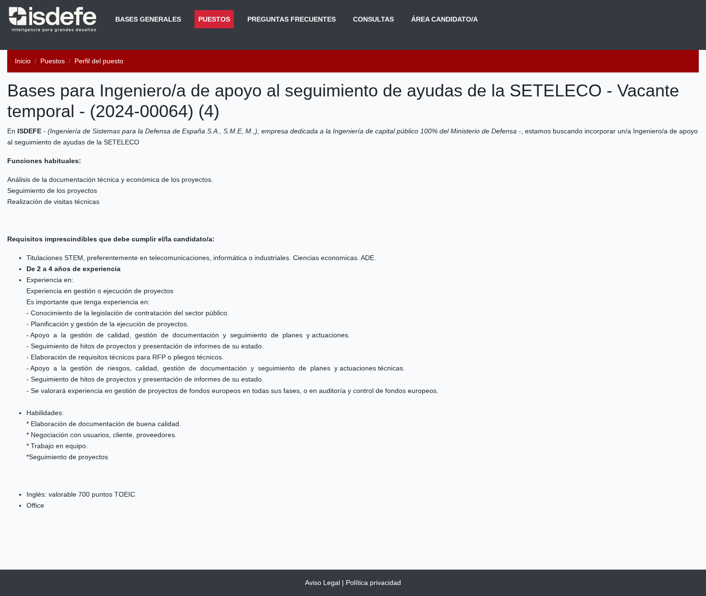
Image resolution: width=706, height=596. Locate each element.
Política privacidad (373, 582)
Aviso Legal (322, 582)
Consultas (373, 19)
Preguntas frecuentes (291, 19)
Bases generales (148, 19)
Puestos (216, 19)
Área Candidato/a (444, 19)
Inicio (23, 61)
